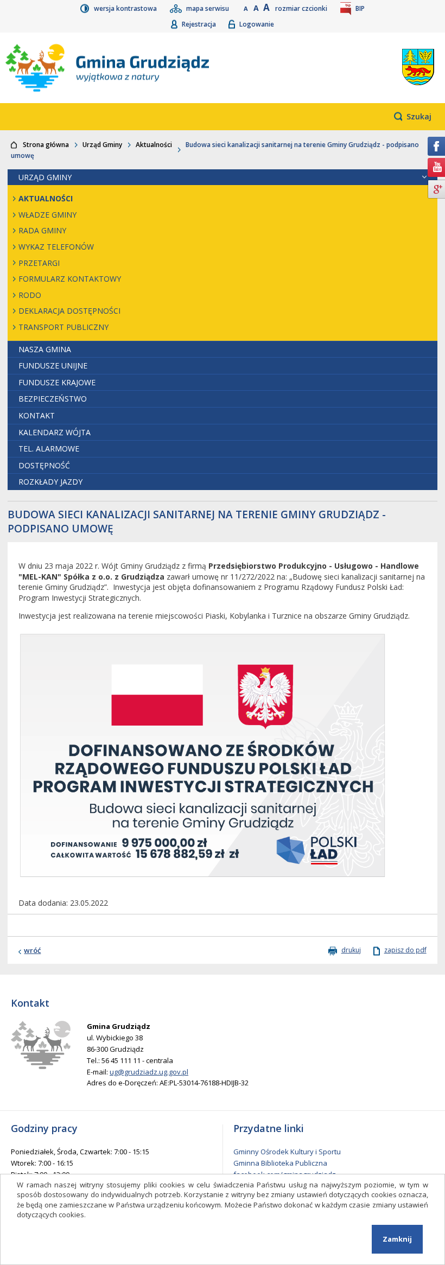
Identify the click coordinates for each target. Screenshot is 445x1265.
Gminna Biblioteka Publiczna (280, 1163)
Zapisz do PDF (405, 950)
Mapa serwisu (208, 8)
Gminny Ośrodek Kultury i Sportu (287, 1151)
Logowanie (256, 24)
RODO (29, 295)
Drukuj (351, 950)
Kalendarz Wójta (54, 432)
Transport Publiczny (63, 327)
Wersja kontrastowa (126, 8)
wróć (32, 950)
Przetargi (39, 263)
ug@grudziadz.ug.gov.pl (149, 1072)
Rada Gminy (42, 230)
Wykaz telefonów (56, 246)
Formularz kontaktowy (69, 279)
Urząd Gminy (102, 144)
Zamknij (397, 1239)
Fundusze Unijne (52, 365)
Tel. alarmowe (48, 448)
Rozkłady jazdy (50, 481)
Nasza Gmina (44, 349)
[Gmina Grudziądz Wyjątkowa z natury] (153, 68)
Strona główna (46, 144)
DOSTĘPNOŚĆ (44, 465)
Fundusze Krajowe (57, 382)
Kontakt (36, 415)
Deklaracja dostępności (69, 311)
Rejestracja (200, 24)
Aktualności (154, 144)
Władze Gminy (47, 214)
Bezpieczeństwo (52, 398)
